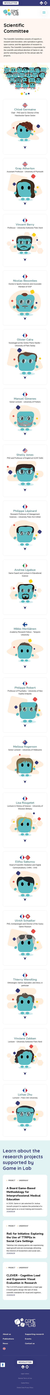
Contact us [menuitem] (30, 1343)
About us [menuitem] (7, 1334)
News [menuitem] (5, 1343)
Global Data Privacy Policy (25, 1388)
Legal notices (25, 1374)
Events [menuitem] (28, 1339)
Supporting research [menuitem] (34, 1334)
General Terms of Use (25, 1378)
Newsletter (10, 3)
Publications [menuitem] (8, 1339)
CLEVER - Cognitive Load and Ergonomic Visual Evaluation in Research (23, 1279)
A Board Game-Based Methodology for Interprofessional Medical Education (24, 1193)
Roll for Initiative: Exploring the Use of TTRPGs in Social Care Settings (25, 1237)
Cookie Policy (25, 1383)
